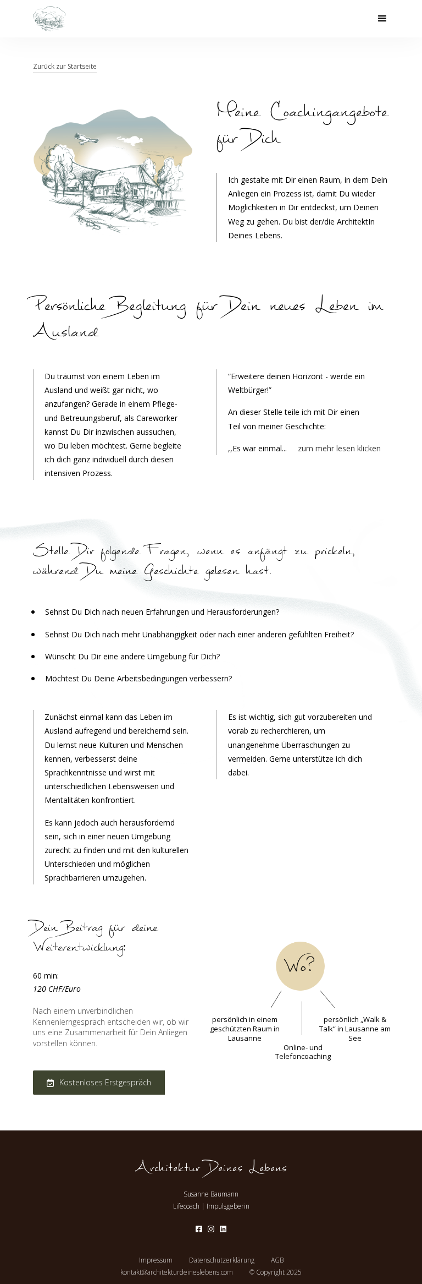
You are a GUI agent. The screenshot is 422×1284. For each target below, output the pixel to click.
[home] (49, 19)
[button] (382, 19)
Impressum (156, 1260)
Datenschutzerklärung (221, 1260)
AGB (277, 1260)
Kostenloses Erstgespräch (105, 1082)
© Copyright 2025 (275, 1272)
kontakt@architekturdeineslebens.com (176, 1272)
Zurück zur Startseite (65, 66)
